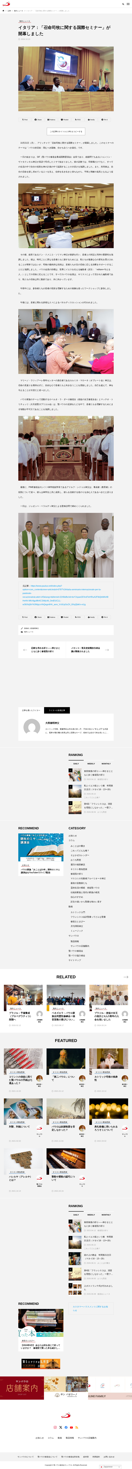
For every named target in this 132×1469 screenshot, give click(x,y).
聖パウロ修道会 (76, 951)
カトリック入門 (78, 912)
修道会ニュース (103, 1294)
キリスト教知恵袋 (79, 869)
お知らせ (73, 836)
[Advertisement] (66, 683)
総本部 (86, 1457)
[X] (60, 1427)
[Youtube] (71, 1427)
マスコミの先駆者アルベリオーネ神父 (88, 878)
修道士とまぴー (78, 921)
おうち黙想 (101, 812)
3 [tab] (43, 859)
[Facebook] (66, 1427)
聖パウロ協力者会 (77, 955)
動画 (71, 906)
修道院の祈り (102, 779)
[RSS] (76, 1427)
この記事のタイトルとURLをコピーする (66, 131)
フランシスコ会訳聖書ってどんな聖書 (88, 917)
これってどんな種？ (92, 797)
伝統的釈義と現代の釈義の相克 (85, 892)
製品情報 (75, 941)
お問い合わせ (109, 1457)
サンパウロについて (26, 1457)
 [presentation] (126, 977)
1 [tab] (38, 859)
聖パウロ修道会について (47, 1457)
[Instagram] (55, 1427)
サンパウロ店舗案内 (80, 946)
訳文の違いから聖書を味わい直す (86, 902)
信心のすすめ (77, 897)
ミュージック (77, 931)
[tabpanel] (40, 854)
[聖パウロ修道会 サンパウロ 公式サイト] (6, 4)
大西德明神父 (34, 628)
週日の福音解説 (78, 864)
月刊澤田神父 (77, 926)
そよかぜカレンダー (80, 855)
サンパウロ (74, 936)
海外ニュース (28, 632)
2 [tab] (41, 859)
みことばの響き (78, 846)
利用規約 (96, 1457)
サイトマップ (75, 960)
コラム (72, 840)
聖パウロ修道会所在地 (70, 1457)
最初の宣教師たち (79, 883)
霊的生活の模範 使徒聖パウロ (85, 888)
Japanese (108, 1467)
